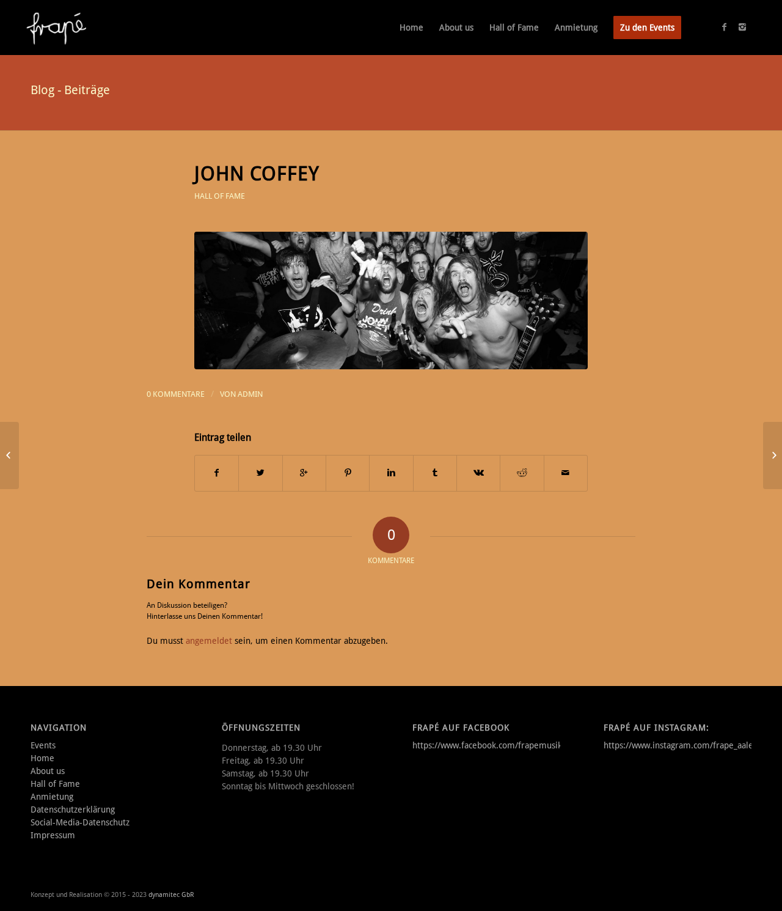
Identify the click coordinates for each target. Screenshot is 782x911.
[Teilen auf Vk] (478, 473)
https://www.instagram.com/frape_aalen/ (682, 745)
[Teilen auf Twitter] (260, 473)
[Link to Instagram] (742, 27)
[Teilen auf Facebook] (216, 473)
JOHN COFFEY (257, 173)
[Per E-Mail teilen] (565, 473)
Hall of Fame (219, 196)
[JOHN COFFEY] (391, 300)
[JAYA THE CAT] (9, 455)
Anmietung (52, 797)
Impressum (53, 835)
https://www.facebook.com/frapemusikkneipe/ (501, 745)
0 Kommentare (176, 394)
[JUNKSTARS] (772, 455)
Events (43, 745)
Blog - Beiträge (70, 90)
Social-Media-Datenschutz (80, 822)
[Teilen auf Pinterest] (347, 473)
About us (48, 771)
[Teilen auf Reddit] (521, 473)
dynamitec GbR (171, 895)
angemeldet (209, 641)
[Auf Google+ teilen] (304, 473)
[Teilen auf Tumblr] (435, 473)
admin (250, 394)
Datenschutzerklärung (73, 809)
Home (42, 758)
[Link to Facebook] (724, 27)
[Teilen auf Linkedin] (391, 473)
